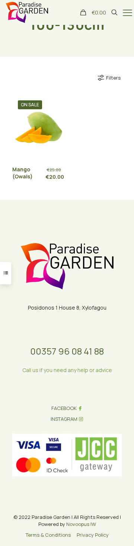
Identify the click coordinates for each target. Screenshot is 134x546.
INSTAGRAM (64, 419)
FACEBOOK (64, 408)
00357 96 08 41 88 (67, 351)
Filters (113, 77)
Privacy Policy (93, 535)
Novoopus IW (81, 524)
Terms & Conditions (48, 535)
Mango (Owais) (22, 173)
